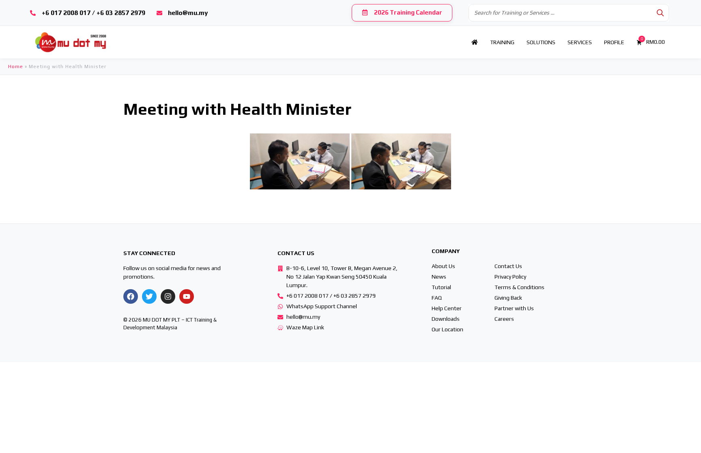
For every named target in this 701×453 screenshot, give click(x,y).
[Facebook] (130, 296)
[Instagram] (168, 296)
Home (15, 66)
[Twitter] (149, 296)
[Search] (660, 12)
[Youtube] (186, 296)
